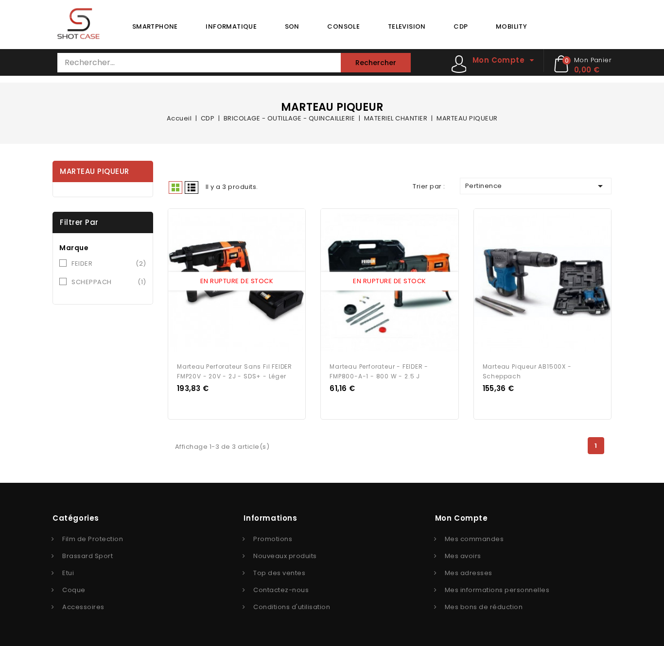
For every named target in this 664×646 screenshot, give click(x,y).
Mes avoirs (463, 556)
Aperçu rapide (227, 282)
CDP (461, 26)
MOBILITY (511, 26)
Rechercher (375, 63)
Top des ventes (279, 573)
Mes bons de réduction (484, 607)
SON (292, 26)
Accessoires (83, 607)
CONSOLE (343, 26)
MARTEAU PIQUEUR (94, 171)
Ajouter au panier (246, 282)
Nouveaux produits (285, 556)
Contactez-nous (281, 590)
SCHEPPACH (108, 282)
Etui (68, 573)
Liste (191, 187)
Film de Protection (92, 539)
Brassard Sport (87, 556)
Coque (74, 590)
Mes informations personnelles (497, 590)
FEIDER (108, 263)
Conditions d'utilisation (291, 607)
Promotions (272, 539)
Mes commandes (474, 539)
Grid (175, 187)
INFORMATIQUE (231, 26)
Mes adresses (468, 573)
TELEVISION (407, 26)
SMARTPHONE (155, 26)
